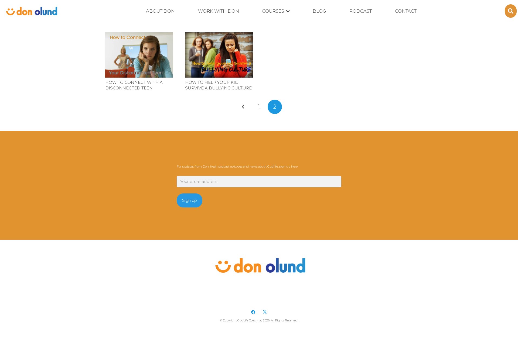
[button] (286, 11)
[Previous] (243, 107)
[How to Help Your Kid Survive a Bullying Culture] (219, 55)
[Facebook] (253, 312)
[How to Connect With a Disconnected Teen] (139, 55)
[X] (265, 312)
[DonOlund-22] (31, 11)
